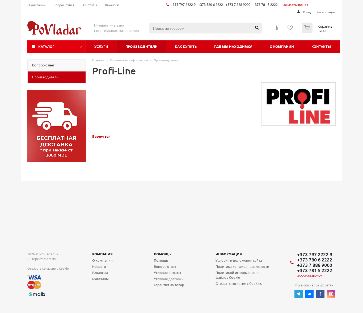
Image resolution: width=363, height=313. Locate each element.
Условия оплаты (167, 272)
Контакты (321, 46)
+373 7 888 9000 (238, 4)
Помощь (162, 254)
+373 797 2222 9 (183, 4)
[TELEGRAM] (298, 294)
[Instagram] (331, 294)
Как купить (186, 46)
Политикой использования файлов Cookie (238, 275)
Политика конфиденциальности (242, 266)
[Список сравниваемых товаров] (277, 29)
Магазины (100, 278)
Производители (141, 46)
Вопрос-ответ (165, 266)
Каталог (46, 46)
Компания (102, 254)
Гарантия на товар (169, 284)
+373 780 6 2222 (210, 4)
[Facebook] (320, 294)
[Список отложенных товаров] (290, 29)
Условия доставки (169, 278)
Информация (229, 254)
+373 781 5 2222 (265, 4)
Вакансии (100, 272)
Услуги (101, 46)
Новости (99, 266)
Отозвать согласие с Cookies (239, 283)
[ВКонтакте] (309, 294)
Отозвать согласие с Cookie (48, 268)
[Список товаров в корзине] (317, 31)
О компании (282, 46)
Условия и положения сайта (239, 260)
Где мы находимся (233, 46)
